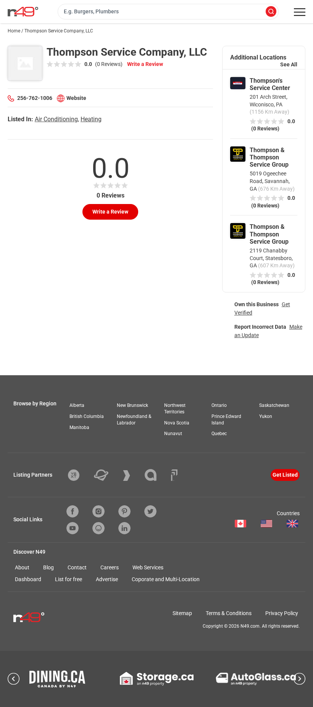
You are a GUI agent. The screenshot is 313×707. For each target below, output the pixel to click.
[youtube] (72, 528)
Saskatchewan (274, 405)
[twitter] (150, 511)
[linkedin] (124, 528)
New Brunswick (132, 405)
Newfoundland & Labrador (134, 420)
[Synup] (132, 475)
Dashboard (28, 579)
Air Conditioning (56, 119)
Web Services (147, 567)
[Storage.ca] (156, 679)
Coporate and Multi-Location (166, 579)
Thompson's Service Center (270, 84)
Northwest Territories (175, 409)
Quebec (219, 433)
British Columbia (86, 416)
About (22, 567)
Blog (48, 567)
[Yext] (79, 475)
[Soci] (174, 475)
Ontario (219, 405)
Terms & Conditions (229, 613)
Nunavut (173, 433)
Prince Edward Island (226, 420)
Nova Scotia (176, 423)
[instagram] (98, 511)
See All (288, 64)
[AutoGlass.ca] (255, 678)
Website (76, 98)
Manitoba (79, 427)
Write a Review (145, 64)
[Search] (271, 12)
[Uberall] (106, 475)
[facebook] (72, 511)
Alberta (76, 405)
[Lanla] (156, 475)
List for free (68, 579)
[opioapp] (98, 528)
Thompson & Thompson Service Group (269, 157)
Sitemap (182, 613)
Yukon (265, 416)
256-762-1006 (34, 98)
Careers (109, 567)
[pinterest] (124, 511)
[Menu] (299, 12)
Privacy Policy (281, 613)
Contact (77, 567)
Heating (91, 119)
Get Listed (285, 475)
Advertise (107, 579)
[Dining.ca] (57, 679)
